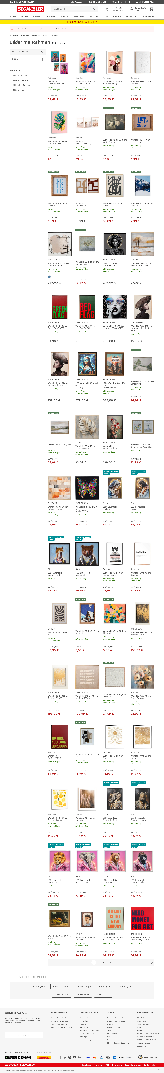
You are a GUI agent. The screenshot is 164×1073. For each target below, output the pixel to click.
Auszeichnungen (143, 1043)
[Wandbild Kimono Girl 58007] (115, 425)
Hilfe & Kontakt (99, 2)
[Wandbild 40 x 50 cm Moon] (142, 735)
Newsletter (84, 1027)
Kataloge (83, 1037)
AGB (107, 1065)
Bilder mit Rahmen (21, 80)
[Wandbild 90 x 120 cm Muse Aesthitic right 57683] (142, 306)
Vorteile (140, 1030)
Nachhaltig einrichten (145, 1037)
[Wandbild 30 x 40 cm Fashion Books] (115, 551)
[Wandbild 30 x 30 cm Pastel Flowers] (142, 675)
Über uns (140, 1027)
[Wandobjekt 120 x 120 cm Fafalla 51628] (87, 485)
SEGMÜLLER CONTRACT (146, 1040)
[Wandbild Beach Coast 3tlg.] (87, 120)
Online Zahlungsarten (59, 1021)
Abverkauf (84, 1018)
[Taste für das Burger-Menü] (11, 8)
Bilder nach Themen (21, 75)
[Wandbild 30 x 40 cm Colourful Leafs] (60, 120)
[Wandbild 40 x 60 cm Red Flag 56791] (87, 306)
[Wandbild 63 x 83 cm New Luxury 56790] (115, 916)
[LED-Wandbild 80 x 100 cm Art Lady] (87, 362)
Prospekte (79, 2)
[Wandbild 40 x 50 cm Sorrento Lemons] (60, 796)
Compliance (141, 1046)
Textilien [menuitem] (65, 17)
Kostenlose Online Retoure (61, 1027)
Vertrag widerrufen (150, 1070)
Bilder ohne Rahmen (21, 85)
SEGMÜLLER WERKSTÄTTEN (148, 1033)
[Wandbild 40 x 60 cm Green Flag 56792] (60, 306)
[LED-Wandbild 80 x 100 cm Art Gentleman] (115, 362)
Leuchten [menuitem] (50, 17)
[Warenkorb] (151, 9)
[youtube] (74, 1058)
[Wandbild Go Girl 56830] (60, 735)
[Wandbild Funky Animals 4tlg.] (60, 62)
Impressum (98, 1065)
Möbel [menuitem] (13, 17)
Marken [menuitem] (117, 17)
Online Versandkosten (59, 1018)
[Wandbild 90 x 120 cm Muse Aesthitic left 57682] (60, 362)
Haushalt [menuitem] (79, 17)
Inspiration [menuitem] (148, 17)
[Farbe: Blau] (49, 276)
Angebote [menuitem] (131, 17)
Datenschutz (117, 1065)
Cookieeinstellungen (133, 1065)
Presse (109, 1040)
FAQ (108, 1037)
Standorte (141, 1018)
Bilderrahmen (18, 90)
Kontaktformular (113, 1027)
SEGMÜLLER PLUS (146, 2)
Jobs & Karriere (143, 1024)
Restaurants (141, 1021)
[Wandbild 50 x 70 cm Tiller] (60, 611)
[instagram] (69, 1058)
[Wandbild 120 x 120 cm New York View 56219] (115, 306)
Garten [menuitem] (37, 17)
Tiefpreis (83, 1024)
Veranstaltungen (86, 1040)
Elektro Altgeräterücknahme (118, 1043)
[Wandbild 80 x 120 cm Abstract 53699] (142, 611)
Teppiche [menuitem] (93, 17)
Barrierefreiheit (150, 1065)
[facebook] (60, 1058)
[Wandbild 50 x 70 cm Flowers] (142, 62)
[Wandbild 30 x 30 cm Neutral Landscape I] (142, 242)
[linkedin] (79, 1058)
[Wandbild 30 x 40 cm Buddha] (142, 551)
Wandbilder (15, 70)
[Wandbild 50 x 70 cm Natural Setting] (115, 62)
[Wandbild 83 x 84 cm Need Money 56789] (142, 916)
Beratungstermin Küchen (117, 1021)
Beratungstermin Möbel (116, 1018)
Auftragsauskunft (122, 2)
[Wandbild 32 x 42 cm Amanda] (87, 916)
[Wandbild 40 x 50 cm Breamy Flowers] (87, 62)
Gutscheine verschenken (89, 1030)
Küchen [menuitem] (25, 17)
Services (110, 1030)
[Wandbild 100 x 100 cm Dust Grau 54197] (60, 242)
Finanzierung (112, 1033)
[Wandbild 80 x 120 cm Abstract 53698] (60, 675)
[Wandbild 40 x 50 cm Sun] (115, 735)
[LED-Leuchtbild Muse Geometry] (115, 242)
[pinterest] (65, 1058)
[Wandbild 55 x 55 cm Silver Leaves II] (87, 425)
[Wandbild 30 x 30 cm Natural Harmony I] (60, 485)
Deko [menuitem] (105, 17)
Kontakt (110, 1024)
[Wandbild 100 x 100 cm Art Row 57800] (87, 675)
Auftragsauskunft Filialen (60, 1024)
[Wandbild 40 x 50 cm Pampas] (87, 796)
